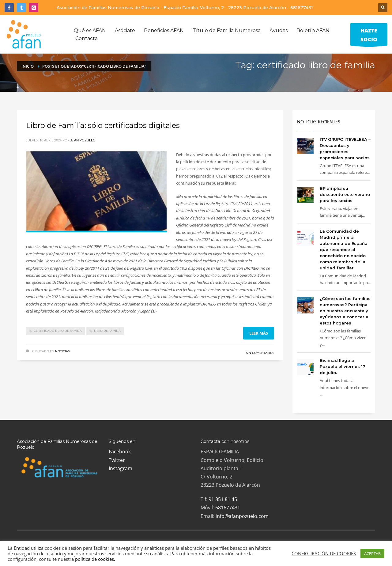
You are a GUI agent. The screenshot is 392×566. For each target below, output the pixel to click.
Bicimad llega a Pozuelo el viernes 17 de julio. (342, 366)
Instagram (120, 468)
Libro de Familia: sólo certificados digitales (103, 125)
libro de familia (107, 330)
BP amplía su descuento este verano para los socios (345, 194)
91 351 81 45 (223, 499)
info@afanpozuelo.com (242, 516)
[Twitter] (21, 7)
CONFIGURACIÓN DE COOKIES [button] (324, 553)
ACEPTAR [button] (372, 553)
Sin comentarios (260, 352)
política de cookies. (95, 559)
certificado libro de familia (58, 330)
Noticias (62, 351)
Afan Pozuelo (83, 140)
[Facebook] (9, 7)
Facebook (120, 451)
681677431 (301, 7)
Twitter (117, 460)
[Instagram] (33, 7)
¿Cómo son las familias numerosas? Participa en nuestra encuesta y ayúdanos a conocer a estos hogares (345, 310)
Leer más (258, 333)
